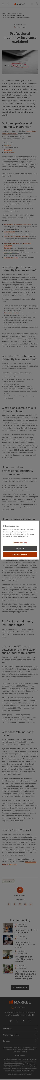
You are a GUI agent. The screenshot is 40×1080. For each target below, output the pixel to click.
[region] (20, 540)
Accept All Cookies (20, 554)
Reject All (20, 548)
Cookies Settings (20, 542)
